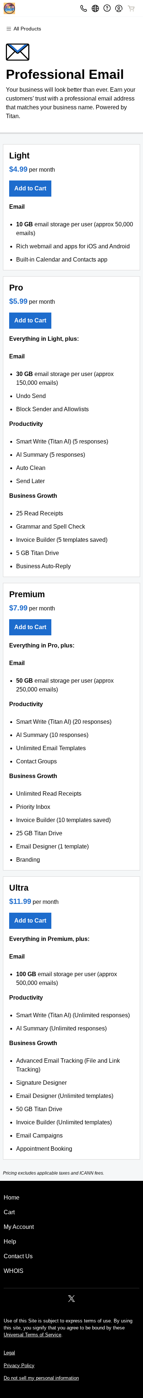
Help (10, 1241)
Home (11, 1197)
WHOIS (13, 1271)
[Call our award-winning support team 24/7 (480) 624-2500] (107, 8)
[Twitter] (71, 1301)
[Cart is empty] (131, 8)
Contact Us (18, 1256)
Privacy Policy (19, 1365)
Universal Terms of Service (32, 1334)
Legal (9, 1352)
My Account (19, 1227)
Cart (9, 1212)
